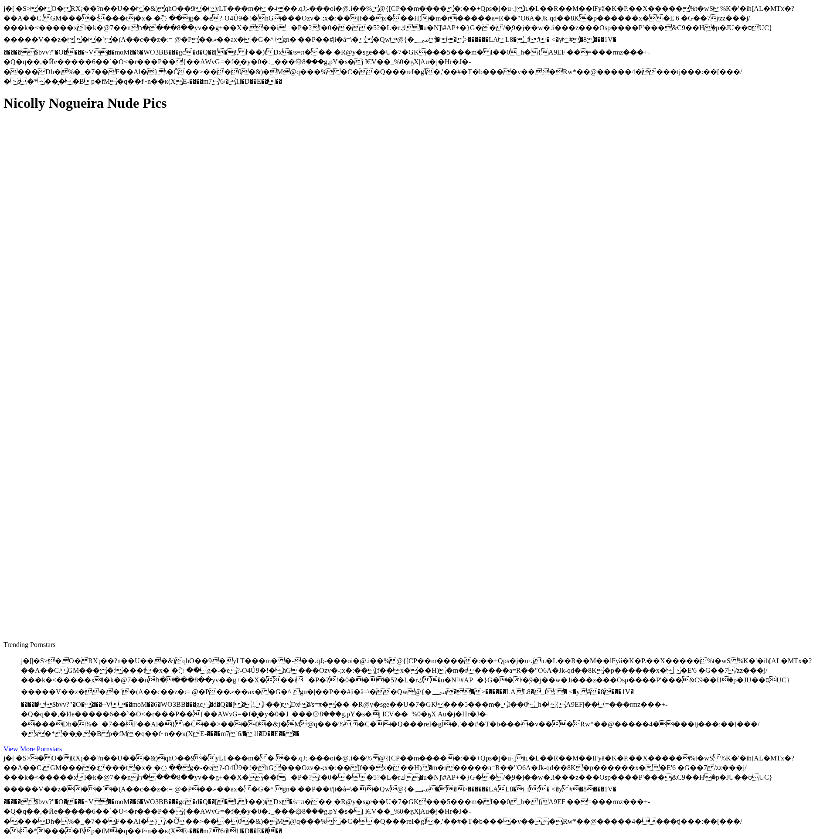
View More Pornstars (32, 749)
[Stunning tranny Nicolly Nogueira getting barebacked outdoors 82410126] (86, 204)
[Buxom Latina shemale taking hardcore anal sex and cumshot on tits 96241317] (86, 597)
